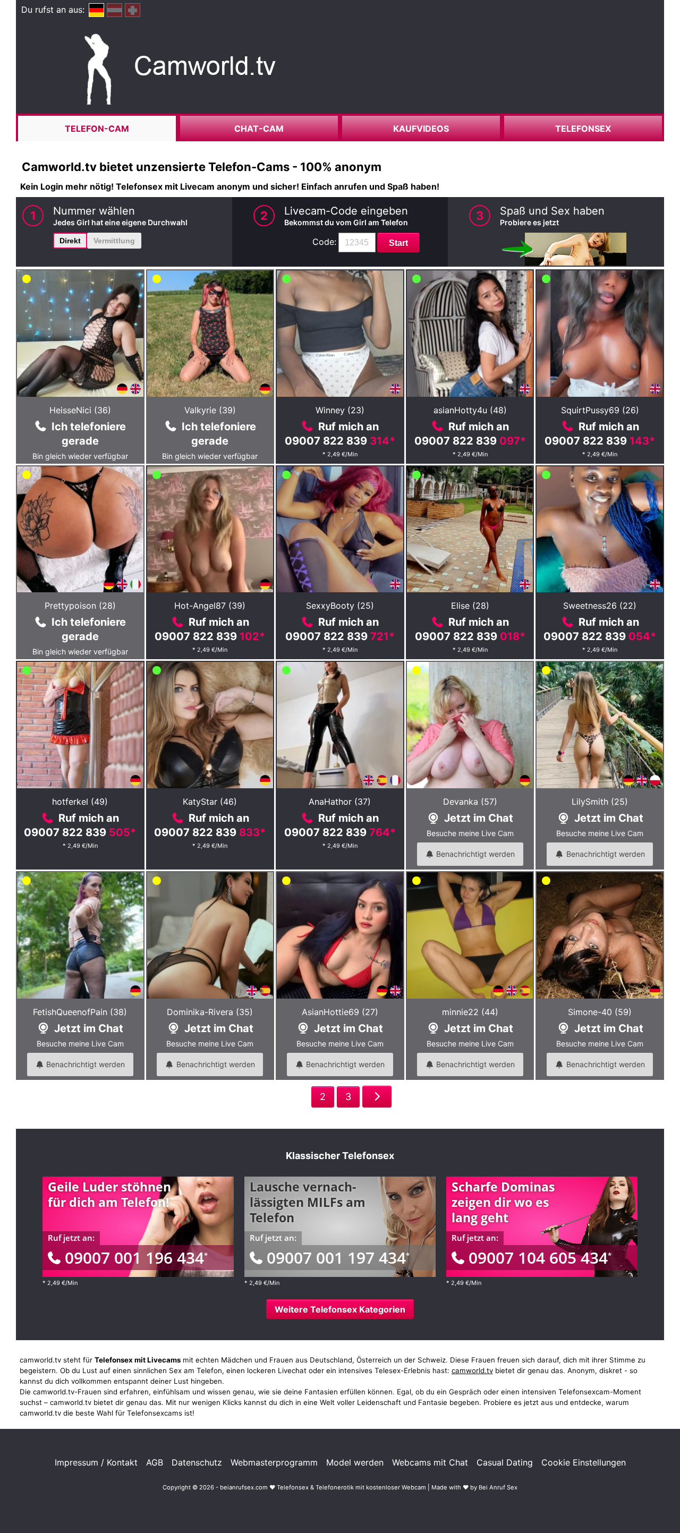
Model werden (355, 1462)
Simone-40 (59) (600, 1012)
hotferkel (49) (80, 801)
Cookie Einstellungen (583, 1462)
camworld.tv (472, 1370)
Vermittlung (114, 240)
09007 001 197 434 (338, 1257)
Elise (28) (470, 605)
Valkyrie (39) (210, 410)
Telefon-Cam (97, 128)
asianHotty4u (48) (470, 410)
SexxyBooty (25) (340, 605)
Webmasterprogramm (274, 1462)
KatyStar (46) (210, 801)
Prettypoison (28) (80, 605)
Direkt (70, 240)
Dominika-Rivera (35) (210, 1012)
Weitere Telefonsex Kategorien (340, 1309)
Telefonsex (583, 128)
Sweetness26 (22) (599, 605)
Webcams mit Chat (430, 1462)
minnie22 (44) (470, 1012)
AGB (154, 1462)
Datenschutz (197, 1462)
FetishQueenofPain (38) (80, 1012)
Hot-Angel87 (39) (209, 605)
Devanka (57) (470, 801)
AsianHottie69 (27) (340, 1012)
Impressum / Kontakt (96, 1462)
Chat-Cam (259, 128)
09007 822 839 (340, 441)
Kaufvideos (421, 128)
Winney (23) (340, 410)
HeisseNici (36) (80, 410)
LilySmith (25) (600, 801)
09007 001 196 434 (136, 1257)
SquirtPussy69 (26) (600, 410)
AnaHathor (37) (340, 801)
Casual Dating (505, 1462)
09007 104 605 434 (540, 1257)
